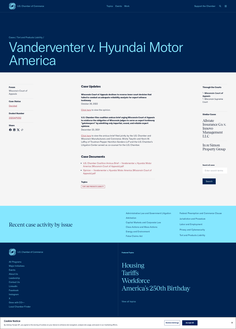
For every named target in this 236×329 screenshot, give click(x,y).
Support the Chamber (204, 6)
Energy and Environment (138, 231)
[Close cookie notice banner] (232, 322)
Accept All (190, 323)
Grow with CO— (16, 302)
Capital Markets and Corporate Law (143, 222)
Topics (110, 6)
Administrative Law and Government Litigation (148, 213)
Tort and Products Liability (30, 37)
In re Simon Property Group (214, 147)
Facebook (14, 290)
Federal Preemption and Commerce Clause (201, 213)
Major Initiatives (16, 265)
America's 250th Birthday (156, 288)
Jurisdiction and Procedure (192, 218)
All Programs (15, 261)
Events (118, 6)
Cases (12, 37)
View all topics (129, 301)
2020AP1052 (15, 117)
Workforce (136, 280)
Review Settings (172, 323)
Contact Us (14, 282)
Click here (86, 109)
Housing (133, 265)
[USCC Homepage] (26, 251)
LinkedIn (13, 286)
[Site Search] (220, 6)
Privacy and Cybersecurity (192, 229)
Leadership (14, 278)
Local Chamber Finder (20, 306)
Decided (13, 105)
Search (209, 181)
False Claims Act (134, 236)
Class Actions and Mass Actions (141, 227)
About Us (13, 274)
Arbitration (131, 217)
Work (126, 6)
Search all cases (209, 165)
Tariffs (130, 273)
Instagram (14, 294)
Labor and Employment (191, 224)
